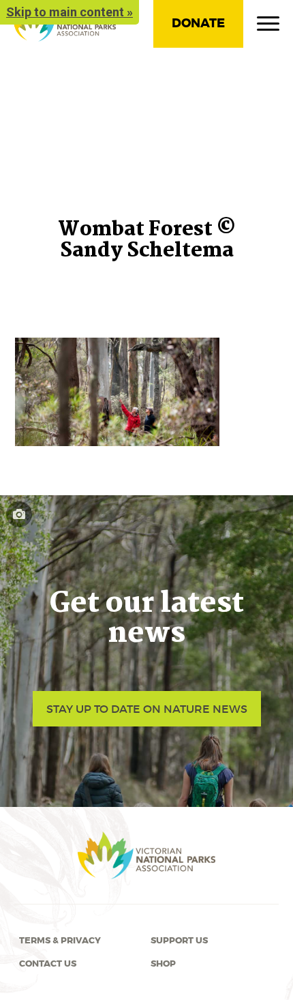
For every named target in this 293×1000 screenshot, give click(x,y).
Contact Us (47, 963)
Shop (163, 963)
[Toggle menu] (268, 26)
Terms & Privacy (60, 940)
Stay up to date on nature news (146, 709)
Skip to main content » (69, 12)
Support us (179, 940)
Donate (198, 23)
